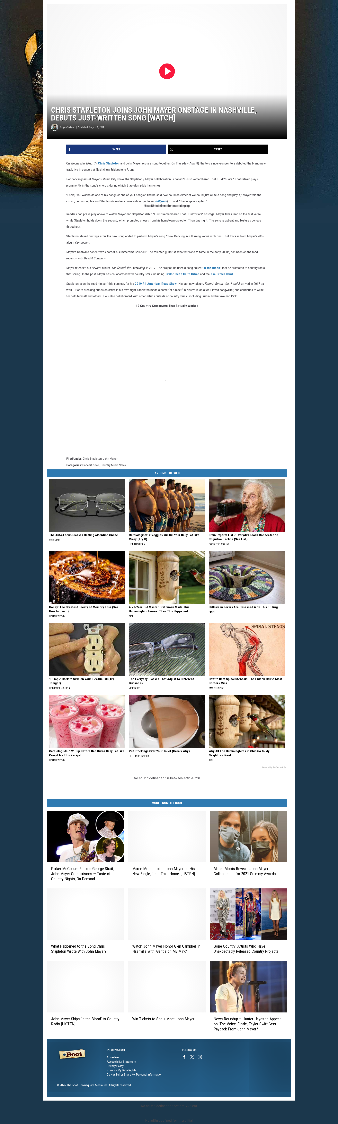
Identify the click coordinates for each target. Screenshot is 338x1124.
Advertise (113, 1057)
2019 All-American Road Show (155, 284)
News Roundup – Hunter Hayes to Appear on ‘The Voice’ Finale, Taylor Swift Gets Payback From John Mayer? (247, 1024)
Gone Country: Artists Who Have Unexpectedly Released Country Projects (246, 949)
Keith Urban (191, 274)
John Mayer (110, 458)
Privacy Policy (115, 1066)
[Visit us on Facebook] (186, 1057)
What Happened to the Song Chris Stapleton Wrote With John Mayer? (78, 949)
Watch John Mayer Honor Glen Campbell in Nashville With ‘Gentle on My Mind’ (166, 949)
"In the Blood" (212, 268)
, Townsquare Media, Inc (92, 1085)
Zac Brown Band (221, 274)
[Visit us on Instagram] (201, 1057)
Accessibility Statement (121, 1061)
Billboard (161, 201)
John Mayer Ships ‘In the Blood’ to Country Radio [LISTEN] (85, 1021)
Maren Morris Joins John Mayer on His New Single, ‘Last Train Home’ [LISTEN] (163, 871)
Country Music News (113, 465)
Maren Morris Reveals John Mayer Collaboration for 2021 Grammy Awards (245, 871)
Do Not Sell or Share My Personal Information (134, 1074)
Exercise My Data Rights (121, 1070)
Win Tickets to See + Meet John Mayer (163, 1019)
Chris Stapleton (109, 163)
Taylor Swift (173, 274)
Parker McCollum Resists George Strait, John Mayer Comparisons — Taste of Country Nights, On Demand (82, 873)
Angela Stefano (67, 127)
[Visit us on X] (194, 1057)
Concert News (91, 465)
